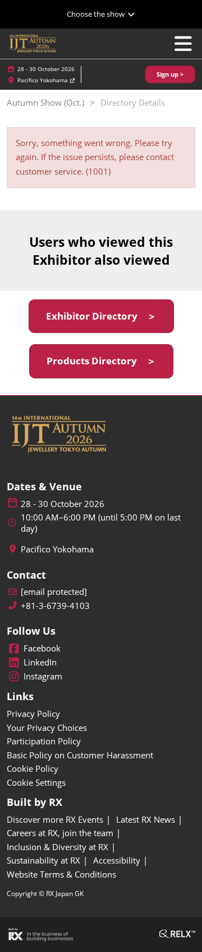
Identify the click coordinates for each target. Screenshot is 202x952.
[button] (170, 74)
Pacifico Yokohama (43, 80)
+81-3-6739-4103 (55, 606)
